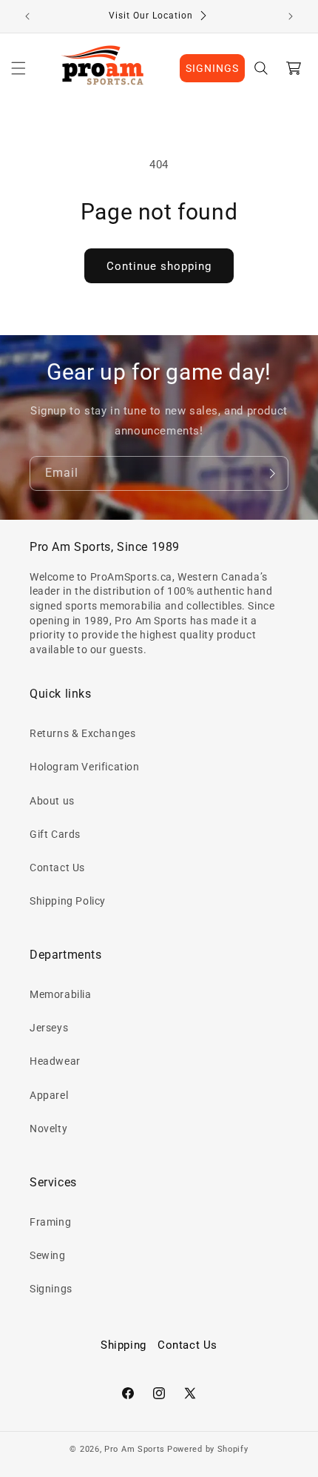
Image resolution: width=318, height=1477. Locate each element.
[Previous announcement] (27, 16)
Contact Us (57, 867)
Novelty (48, 1128)
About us (52, 801)
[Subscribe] (271, 473)
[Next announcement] (290, 16)
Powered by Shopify (207, 1449)
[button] (18, 68)
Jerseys (49, 1028)
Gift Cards (55, 834)
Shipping (123, 1345)
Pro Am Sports (134, 1449)
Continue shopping (159, 266)
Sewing (48, 1255)
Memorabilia (61, 994)
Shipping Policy (68, 901)
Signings (51, 1289)
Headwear (55, 1061)
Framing (50, 1222)
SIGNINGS (212, 68)
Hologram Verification (85, 767)
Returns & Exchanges (82, 733)
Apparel (49, 1095)
